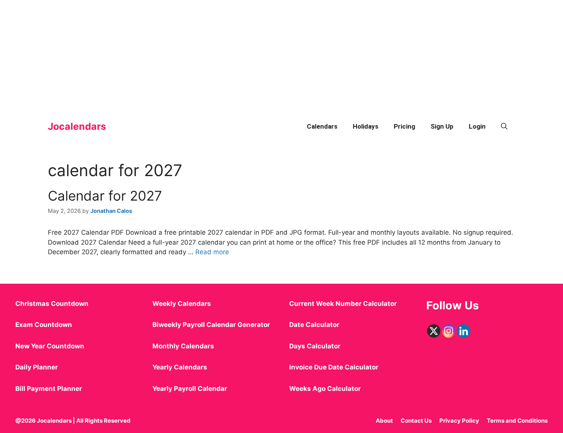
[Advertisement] (230, 53)
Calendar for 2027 (105, 196)
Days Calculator (314, 346)
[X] (433, 331)
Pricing (404, 126)
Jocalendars (77, 126)
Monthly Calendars (183, 346)
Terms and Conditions (517, 420)
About (384, 420)
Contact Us (416, 420)
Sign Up (441, 126)
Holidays (365, 126)
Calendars (322, 126)
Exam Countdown (43, 324)
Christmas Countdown (51, 303)
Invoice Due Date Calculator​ (333, 367)
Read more (212, 252)
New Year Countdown (49, 346)
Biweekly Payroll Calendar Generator (212, 324)
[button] (504, 126)
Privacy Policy (459, 420)
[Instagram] (448, 331)
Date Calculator (314, 324)
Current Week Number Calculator (343, 303)
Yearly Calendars (179, 367)
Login (477, 126)
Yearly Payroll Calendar (189, 388)
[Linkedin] (463, 331)
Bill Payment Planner (48, 388)
